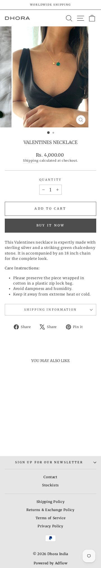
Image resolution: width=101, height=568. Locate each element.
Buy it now (50, 225)
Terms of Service (50, 518)
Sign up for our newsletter (49, 462)
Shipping (30, 160)
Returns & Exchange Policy (50, 510)
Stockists (50, 485)
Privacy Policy (50, 526)
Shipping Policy (50, 502)
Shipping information (50, 310)
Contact (50, 477)
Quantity (50, 180)
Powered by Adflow (51, 563)
